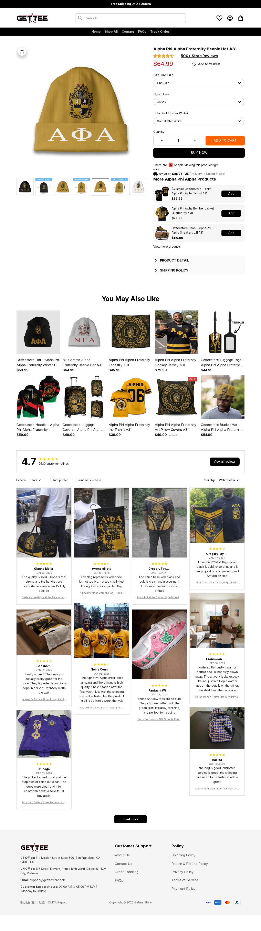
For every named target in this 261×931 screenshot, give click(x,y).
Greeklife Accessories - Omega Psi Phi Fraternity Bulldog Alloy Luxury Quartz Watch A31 (217, 788)
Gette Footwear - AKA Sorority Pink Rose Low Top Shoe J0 (159, 719)
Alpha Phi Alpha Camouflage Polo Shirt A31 (159, 597)
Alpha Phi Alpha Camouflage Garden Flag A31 (217, 582)
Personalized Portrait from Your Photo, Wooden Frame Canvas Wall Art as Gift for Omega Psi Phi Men (217, 697)
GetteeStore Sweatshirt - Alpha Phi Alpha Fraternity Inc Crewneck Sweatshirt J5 (101, 707)
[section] (199, 56)
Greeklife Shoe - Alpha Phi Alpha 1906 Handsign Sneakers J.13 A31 (44, 699)
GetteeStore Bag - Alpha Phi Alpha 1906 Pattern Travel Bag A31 (44, 597)
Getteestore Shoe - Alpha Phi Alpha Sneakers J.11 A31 (191, 230)
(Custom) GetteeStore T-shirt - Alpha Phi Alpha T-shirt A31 (192, 191)
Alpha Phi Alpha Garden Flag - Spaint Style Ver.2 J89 (101, 593)
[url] (47, 880)
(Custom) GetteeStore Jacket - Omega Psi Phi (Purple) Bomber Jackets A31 (44, 802)
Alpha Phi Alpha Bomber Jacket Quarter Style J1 (193, 211)
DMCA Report (57, 902)
